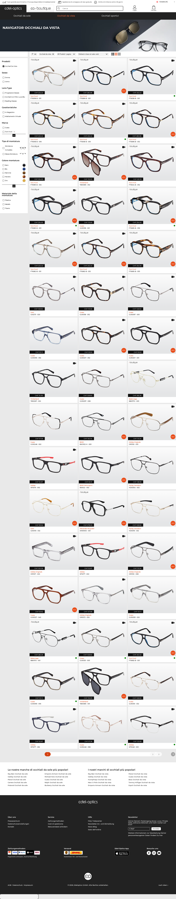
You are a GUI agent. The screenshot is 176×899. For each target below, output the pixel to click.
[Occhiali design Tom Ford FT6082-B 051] (54, 248)
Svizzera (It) (163, 2)
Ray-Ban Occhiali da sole (18, 774)
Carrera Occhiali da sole (17, 782)
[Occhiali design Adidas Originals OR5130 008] (152, 550)
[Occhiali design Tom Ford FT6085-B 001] (54, 204)
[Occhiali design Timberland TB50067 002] (54, 377)
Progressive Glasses (12, 93)
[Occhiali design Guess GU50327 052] (103, 334)
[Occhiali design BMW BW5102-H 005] (103, 421)
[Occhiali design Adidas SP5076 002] (54, 464)
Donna (7, 77)
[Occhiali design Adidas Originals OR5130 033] (152, 421)
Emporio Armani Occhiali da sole (58, 774)
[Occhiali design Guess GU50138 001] (103, 204)
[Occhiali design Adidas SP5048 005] (152, 723)
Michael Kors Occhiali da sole (56, 777)
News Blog (92, 827)
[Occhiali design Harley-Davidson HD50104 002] (152, 464)
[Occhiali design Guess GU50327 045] (54, 594)
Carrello (153, 10)
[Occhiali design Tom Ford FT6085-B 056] (152, 204)
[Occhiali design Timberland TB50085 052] (103, 161)
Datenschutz (17, 885)
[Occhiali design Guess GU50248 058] (103, 723)
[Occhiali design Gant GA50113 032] (54, 507)
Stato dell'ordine (94, 830)
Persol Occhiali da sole (17, 780)
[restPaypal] (22, 853)
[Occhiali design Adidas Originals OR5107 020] (54, 550)
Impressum (28, 885)
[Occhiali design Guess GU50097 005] (152, 291)
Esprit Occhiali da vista (138, 785)
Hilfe (90, 817)
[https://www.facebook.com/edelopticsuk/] (149, 853)
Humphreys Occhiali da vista (99, 780)
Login (135, 10)
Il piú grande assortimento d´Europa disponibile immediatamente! (31, 2)
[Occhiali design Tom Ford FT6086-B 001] (103, 75)
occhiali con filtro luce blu (15, 97)
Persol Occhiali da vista (138, 774)
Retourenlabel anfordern (58, 827)
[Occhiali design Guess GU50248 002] (54, 421)
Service (51, 817)
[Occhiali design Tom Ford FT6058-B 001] (152, 75)
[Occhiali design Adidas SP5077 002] (103, 550)
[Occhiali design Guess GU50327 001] (152, 334)
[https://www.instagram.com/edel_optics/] (154, 853)
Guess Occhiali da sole (54, 780)
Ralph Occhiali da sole (53, 782)
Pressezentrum (14, 821)
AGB (9, 885)
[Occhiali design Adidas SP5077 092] (54, 723)
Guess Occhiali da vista (138, 777)
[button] (13, 8)
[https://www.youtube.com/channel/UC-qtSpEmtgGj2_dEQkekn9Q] (159, 853)
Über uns (12, 817)
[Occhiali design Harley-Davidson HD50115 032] (152, 507)
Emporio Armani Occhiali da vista (101, 785)
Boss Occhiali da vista (137, 780)
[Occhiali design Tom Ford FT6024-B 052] (152, 161)
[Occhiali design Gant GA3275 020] (54, 291)
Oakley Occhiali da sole (17, 777)
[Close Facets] (14, 54)
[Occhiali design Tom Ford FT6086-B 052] (152, 118)
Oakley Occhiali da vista (97, 777)
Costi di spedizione (55, 824)
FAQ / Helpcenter (95, 821)
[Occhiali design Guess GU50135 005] (103, 637)
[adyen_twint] (30, 853)
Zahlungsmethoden (56, 821)
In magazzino (9, 112)
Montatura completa (9, 148)
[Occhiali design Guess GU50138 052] (103, 291)
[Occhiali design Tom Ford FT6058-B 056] (54, 118)
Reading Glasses (11, 101)
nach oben (163, 885)
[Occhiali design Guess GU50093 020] (152, 594)
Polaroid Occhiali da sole (18, 785)
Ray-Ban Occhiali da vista (98, 774)
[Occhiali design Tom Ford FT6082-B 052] (103, 248)
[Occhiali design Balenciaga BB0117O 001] (54, 637)
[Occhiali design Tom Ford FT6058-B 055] (103, 118)
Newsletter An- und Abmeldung (101, 824)
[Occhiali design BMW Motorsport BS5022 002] (103, 464)
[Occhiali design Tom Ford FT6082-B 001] (152, 637)
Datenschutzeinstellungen (18, 824)
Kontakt (11, 827)
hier (161, 835)
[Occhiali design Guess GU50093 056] (54, 680)
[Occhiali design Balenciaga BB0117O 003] (152, 377)
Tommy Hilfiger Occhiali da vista (142, 782)
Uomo (7, 81)
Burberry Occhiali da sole (55, 785)
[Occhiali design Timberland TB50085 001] (103, 680)
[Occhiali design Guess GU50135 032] (152, 680)
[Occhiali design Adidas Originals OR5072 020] (103, 594)
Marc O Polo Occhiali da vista (99, 782)
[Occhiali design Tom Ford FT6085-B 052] (54, 161)
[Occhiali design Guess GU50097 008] (103, 377)
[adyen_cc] (9, 853)
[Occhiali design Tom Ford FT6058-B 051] (54, 75)
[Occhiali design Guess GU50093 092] (54, 334)
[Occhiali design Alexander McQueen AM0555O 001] (103, 507)
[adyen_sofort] (37, 853)
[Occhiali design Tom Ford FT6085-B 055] (152, 248)
